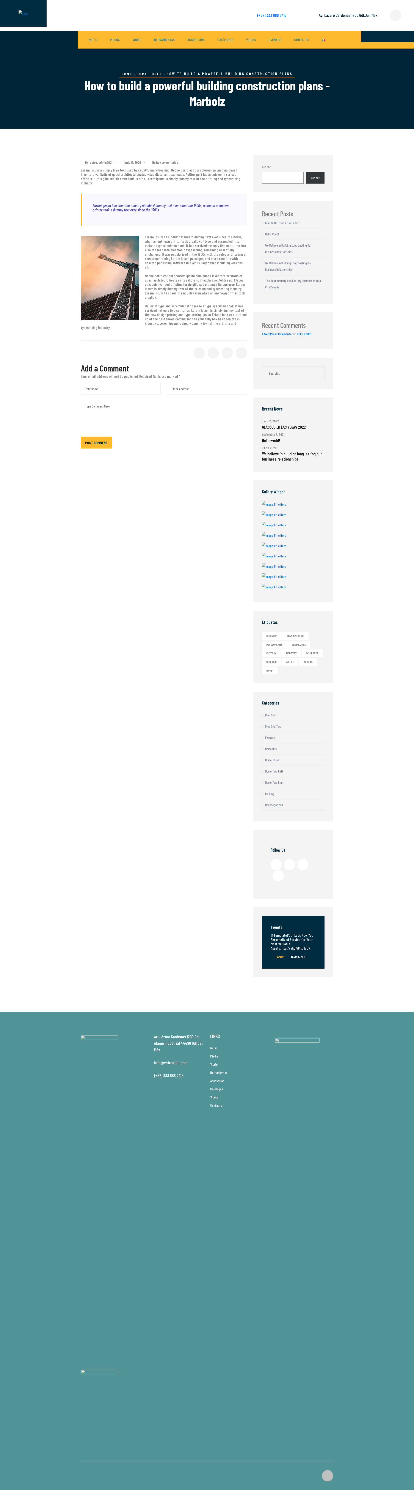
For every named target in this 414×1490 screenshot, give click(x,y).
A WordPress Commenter (277, 334)
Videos (251, 39)
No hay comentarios (165, 162)
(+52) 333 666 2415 (272, 15)
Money (270, 670)
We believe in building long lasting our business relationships (288, 248)
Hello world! (272, 234)
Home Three (149, 73)
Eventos (275, 39)
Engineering (299, 644)
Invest (290, 662)
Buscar (266, 167)
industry (291, 653)
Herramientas (164, 39)
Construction (295, 636)
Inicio (93, 39)
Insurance (312, 653)
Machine (308, 662)
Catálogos (225, 39)
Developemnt (274, 644)
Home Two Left (274, 771)
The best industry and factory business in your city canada (293, 284)
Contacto (301, 39)
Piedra (115, 39)
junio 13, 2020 (132, 162)
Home (126, 73)
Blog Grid (270, 715)
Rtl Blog (269, 794)
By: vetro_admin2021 (99, 162)
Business (271, 636)
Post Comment (96, 442)
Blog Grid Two (273, 726)
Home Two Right (274, 782)
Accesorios (196, 39)
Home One (271, 749)
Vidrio (136, 39)
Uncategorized (274, 805)
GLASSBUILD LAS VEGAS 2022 (282, 223)
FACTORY (271, 653)
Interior (271, 662)
